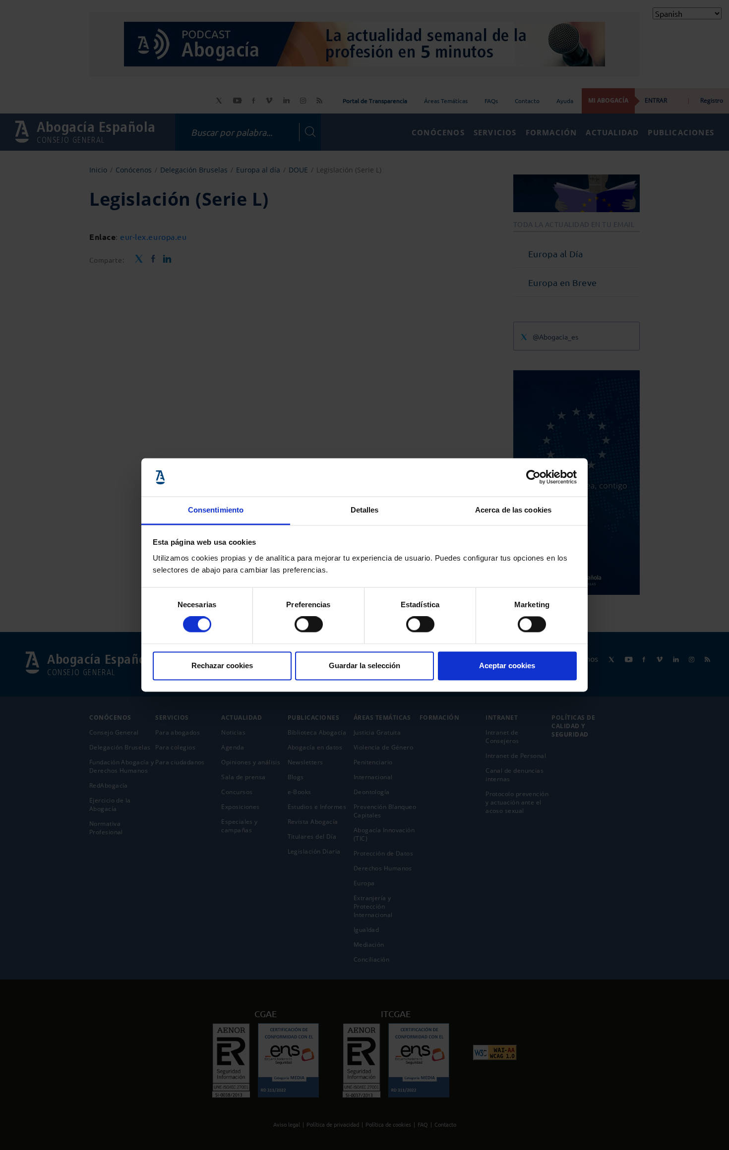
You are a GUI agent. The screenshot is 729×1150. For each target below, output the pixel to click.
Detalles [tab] (365, 510)
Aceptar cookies (507, 665)
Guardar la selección (364, 665)
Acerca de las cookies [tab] (513, 510)
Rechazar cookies (222, 665)
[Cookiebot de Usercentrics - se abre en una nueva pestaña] (533, 477)
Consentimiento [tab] (215, 510)
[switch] (309, 624)
